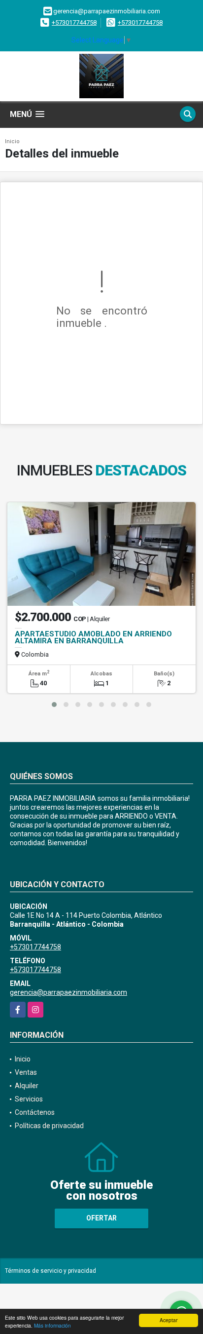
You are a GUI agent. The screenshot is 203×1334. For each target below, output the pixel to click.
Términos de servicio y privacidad (50, 1270)
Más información (52, 1325)
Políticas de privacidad (49, 1126)
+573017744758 (74, 22)
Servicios (29, 1099)
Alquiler (26, 1086)
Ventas (26, 1072)
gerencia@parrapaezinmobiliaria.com (68, 992)
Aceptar (168, 1320)
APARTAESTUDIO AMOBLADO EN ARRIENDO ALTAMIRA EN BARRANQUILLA (93, 637)
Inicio (12, 141)
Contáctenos (35, 1112)
